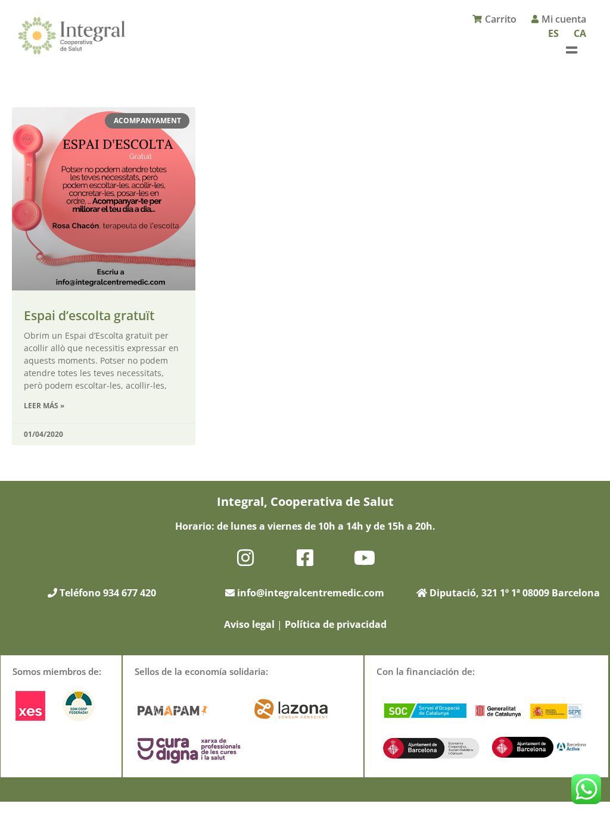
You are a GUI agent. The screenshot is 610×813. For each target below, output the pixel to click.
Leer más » (44, 406)
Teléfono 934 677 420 (106, 592)
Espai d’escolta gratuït (89, 315)
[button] (571, 50)
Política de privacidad (336, 624)
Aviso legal (249, 624)
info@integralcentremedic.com (310, 592)
